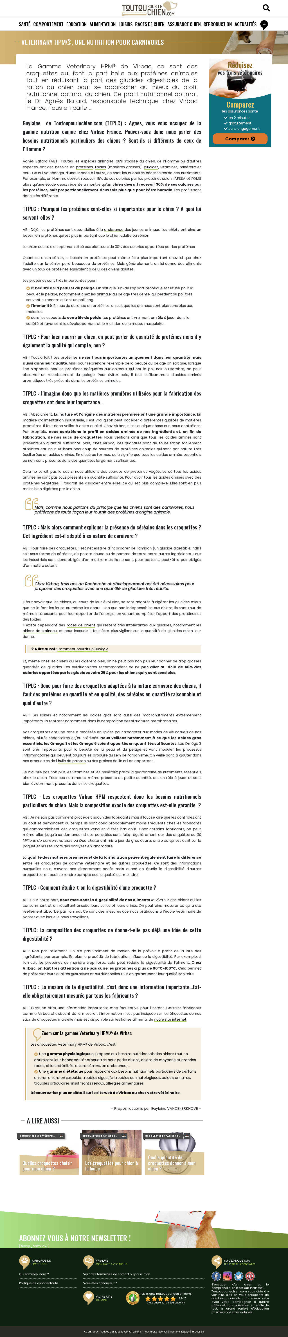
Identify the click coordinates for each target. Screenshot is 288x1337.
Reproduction (218, 23)
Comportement (48, 23)
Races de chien (149, 23)
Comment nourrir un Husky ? (82, 649)
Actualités (245, 23)
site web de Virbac (113, 1092)
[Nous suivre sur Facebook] (216, 1276)
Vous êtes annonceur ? (100, 1283)
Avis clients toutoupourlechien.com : (166, 1294)
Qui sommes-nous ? (34, 1274)
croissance (114, 229)
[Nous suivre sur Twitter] (238, 1276)
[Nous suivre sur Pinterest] (250, 1276)
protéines (84, 167)
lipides (100, 167)
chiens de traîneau (40, 630)
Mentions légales (180, 1331)
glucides (151, 167)
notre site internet (170, 1019)
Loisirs (126, 23)
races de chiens (81, 625)
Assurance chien (184, 23)
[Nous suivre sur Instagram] (227, 1276)
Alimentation (103, 23)
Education (76, 23)
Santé (24, 23)
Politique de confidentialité (38, 1283)
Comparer (237, 139)
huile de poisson (72, 760)
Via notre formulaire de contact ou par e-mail (116, 1274)
